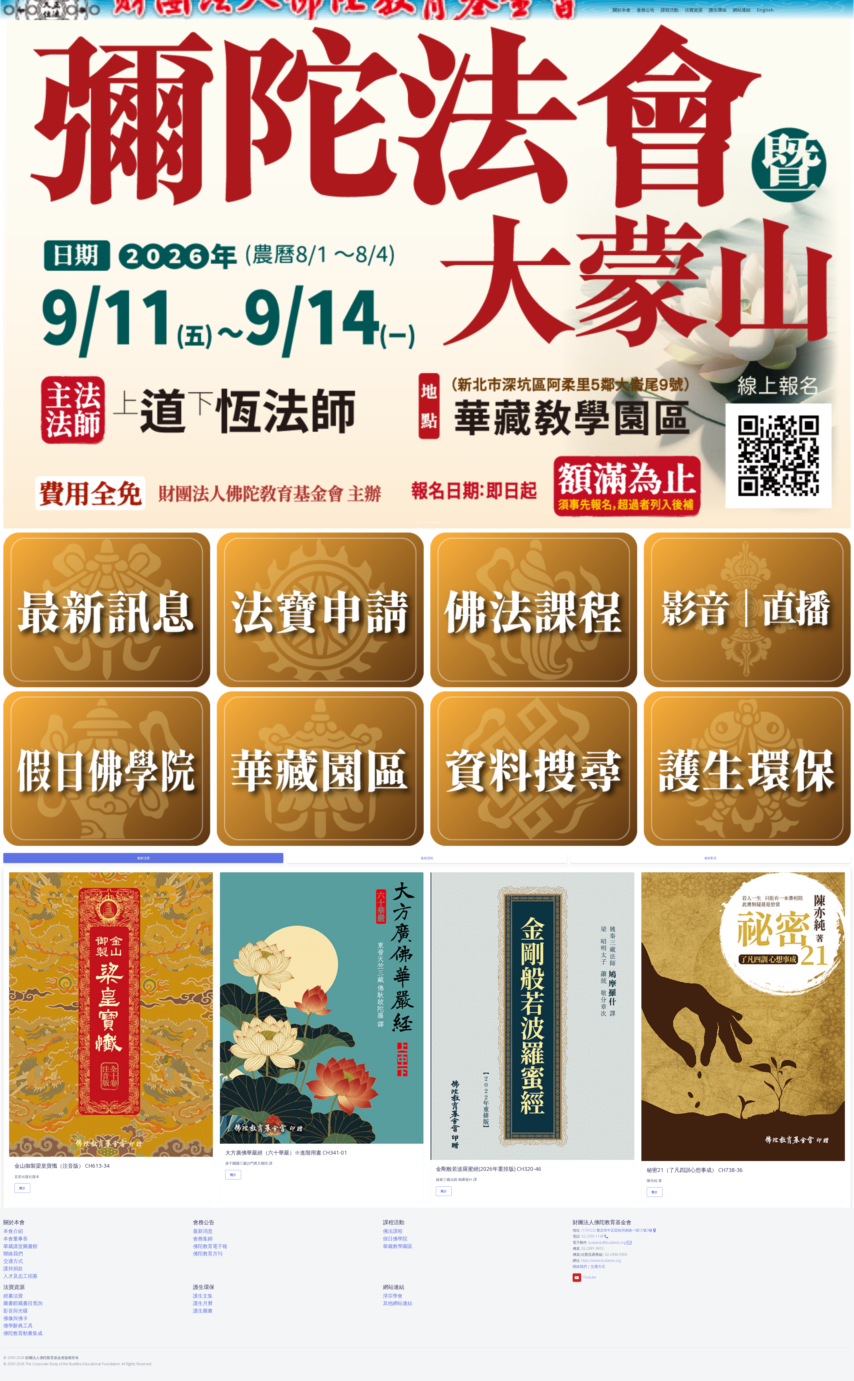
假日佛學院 (395, 1238)
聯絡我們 (13, 1253)
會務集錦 (203, 1238)
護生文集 (203, 1295)
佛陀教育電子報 (210, 1246)
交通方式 (13, 1261)
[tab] (143, 858)
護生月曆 (203, 1303)
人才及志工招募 (20, 1275)
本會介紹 (13, 1231)
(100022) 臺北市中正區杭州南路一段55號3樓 (617, 1230)
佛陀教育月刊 (207, 1253)
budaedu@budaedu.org (607, 1242)
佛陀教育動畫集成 (22, 1333)
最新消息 (203, 1231)
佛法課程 (393, 1231)
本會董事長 (15, 1238)
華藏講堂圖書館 (20, 1246)
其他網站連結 (397, 1303)
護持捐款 (13, 1268)
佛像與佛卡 (15, 1318)
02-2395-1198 (592, 1236)
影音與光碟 (15, 1310)
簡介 (22, 1188)
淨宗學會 (393, 1295)
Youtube (589, 1277)
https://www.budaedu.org (601, 1260)
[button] (621, 10)
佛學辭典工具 (18, 1325)
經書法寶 (13, 1295)
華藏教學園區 (397, 1246)
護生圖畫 (203, 1310)
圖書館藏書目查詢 (22, 1303)
